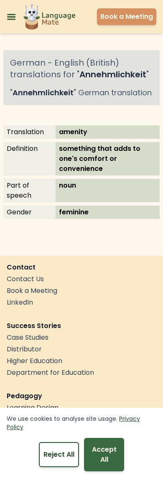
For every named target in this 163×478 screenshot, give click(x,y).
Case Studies (27, 337)
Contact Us (25, 279)
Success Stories (34, 326)
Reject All (58, 454)
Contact (21, 267)
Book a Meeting (32, 290)
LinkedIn (20, 302)
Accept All (104, 454)
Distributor (24, 349)
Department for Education (50, 372)
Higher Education (34, 361)
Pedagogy (24, 396)
